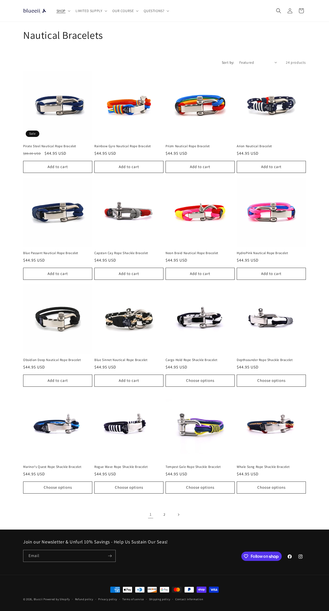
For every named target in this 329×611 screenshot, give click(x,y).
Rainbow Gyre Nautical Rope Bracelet (122, 146)
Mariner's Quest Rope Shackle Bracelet (52, 467)
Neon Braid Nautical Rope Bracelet (192, 253)
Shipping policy (159, 599)
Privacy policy (107, 599)
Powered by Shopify (56, 599)
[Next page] (178, 514)
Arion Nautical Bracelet (254, 146)
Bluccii (38, 599)
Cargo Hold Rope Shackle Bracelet (191, 360)
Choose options (200, 380)
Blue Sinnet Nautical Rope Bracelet (120, 360)
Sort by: (228, 62)
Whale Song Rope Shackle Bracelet (263, 467)
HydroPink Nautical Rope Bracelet (262, 253)
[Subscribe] (109, 556)
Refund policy (84, 599)
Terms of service (133, 599)
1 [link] (151, 514)
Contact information (189, 599)
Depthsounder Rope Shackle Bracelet (265, 360)
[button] (62, 10)
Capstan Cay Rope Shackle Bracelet (121, 253)
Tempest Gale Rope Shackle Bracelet (193, 467)
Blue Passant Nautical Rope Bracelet (50, 253)
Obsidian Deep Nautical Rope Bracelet (52, 360)
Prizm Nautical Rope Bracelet (188, 146)
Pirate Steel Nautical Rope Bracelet (49, 146)
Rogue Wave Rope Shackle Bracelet (121, 467)
